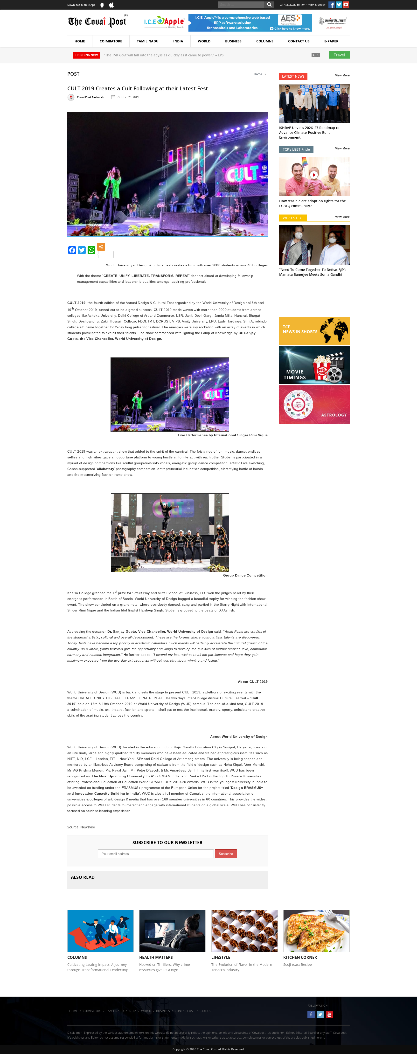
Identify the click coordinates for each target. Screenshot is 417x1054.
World (204, 41)
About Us (204, 1011)
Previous (77, 172)
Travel (339, 55)
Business (233, 41)
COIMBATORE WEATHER (314, 299)
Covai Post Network (90, 97)
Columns (264, 41)
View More (342, 75)
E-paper (331, 41)
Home (80, 41)
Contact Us (299, 41)
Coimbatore (111, 41)
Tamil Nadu (148, 41)
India (178, 41)
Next (258, 172)
